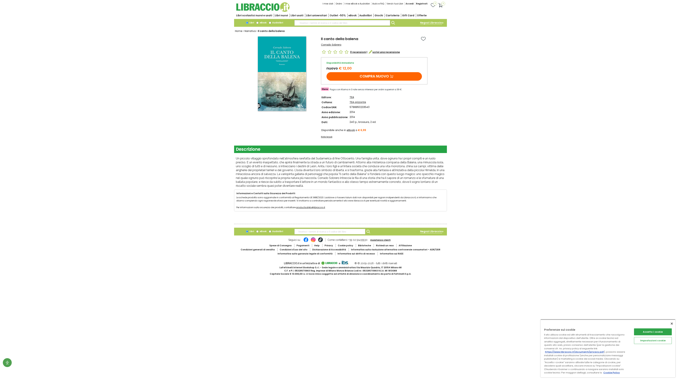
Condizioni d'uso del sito (293, 249)
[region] (608, 348)
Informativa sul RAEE (391, 253)
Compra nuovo (374, 76)
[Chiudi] (672, 324)
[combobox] (342, 23)
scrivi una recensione (386, 52)
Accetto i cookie (653, 332)
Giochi (379, 15)
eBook (352, 15)
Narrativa (250, 31)
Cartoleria (392, 15)
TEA (352, 97)
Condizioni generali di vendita (258, 249)
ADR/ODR (395, 249)
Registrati (421, 3)
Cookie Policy (611, 372)
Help (317, 245)
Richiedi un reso (385, 245)
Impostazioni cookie (653, 340)
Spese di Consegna (280, 245)
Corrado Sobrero (331, 44)
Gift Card (408, 15)
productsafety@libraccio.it (310, 207)
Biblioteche (364, 245)
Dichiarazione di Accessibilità (329, 249)
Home (238, 31)
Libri (251, 22)
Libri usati (297, 15)
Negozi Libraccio (431, 22)
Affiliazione (405, 245)
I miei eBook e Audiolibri (357, 3)
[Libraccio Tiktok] (320, 241)
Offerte (422, 15)
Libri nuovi (281, 15)
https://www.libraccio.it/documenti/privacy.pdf (574, 352)
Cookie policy (345, 245)
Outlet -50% (338, 15)
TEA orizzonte (358, 102)
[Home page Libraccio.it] (263, 11)
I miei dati (328, 3)
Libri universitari (316, 15)
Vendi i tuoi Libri (395, 3)
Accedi (410, 3)
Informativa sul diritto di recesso (356, 253)
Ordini (339, 3)
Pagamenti (303, 245)
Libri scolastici (254, 15)
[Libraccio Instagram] (313, 241)
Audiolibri (365, 15)
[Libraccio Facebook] (305, 241)
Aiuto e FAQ (378, 3)
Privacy (329, 245)
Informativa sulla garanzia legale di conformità (305, 253)
